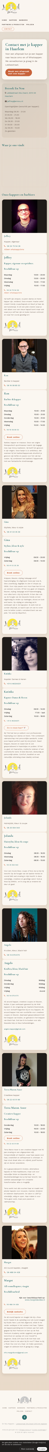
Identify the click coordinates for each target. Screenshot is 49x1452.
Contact (8, 29)
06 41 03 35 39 (13, 532)
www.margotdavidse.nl (35, 1300)
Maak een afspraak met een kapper (18, 72)
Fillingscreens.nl (25, 1430)
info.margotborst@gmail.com (16, 1353)
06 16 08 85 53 (13, 385)
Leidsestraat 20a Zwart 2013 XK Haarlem (31, 1424)
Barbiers (23, 20)
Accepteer (42, 1449)
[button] (24, 267)
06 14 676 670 (13, 955)
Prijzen (30, 24)
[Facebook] (24, 1417)
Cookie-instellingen (39, 1430)
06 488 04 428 (13, 1272)
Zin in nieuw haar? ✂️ (16, 728)
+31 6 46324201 (13, 683)
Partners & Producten (13, 24)
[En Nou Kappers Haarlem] (11, 15)
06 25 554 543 (13, 828)
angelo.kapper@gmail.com (14, 1029)
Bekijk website (15, 1312)
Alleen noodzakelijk (27, 1449)
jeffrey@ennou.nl (15, 101)
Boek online (13, 437)
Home (4, 20)
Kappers (13, 20)
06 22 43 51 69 (13, 1099)
